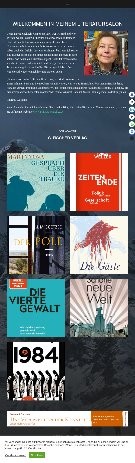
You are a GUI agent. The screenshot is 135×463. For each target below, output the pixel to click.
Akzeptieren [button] (37, 455)
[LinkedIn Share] (132, 109)
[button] (132, 138)
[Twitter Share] (132, 102)
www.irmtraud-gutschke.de (48, 111)
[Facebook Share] (132, 95)
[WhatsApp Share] (132, 124)
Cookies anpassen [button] (15, 455)
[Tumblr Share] (132, 117)
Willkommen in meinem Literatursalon (67, 23)
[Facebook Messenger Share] (132, 131)
